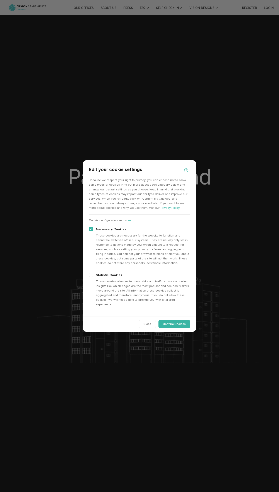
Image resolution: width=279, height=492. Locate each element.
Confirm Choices (174, 324)
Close (147, 324)
